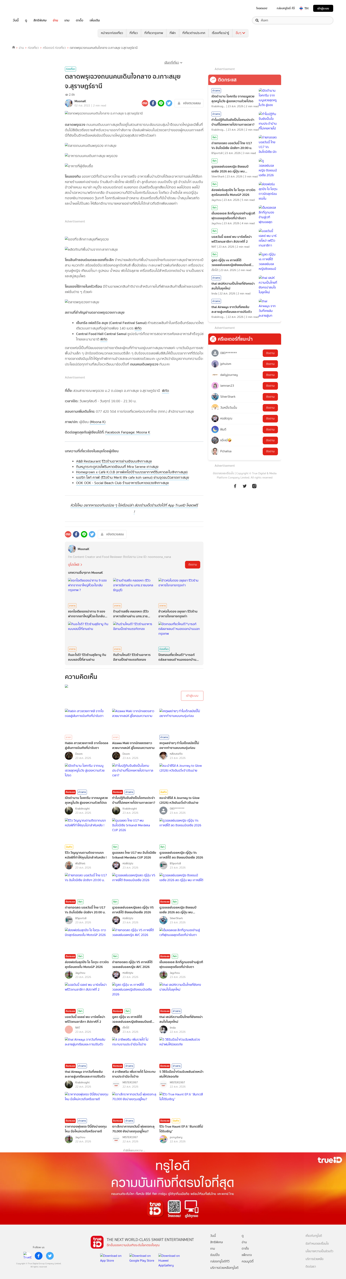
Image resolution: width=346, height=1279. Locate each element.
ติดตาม (192, 564)
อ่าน (55, 20)
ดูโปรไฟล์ (73, 564)
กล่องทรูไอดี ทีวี (286, 8)
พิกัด (138, 328)
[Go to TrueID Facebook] (235, 485)
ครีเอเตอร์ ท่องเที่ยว (54, 48)
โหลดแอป (261, 8)
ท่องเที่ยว (33, 48)
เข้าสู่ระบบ (323, 8)
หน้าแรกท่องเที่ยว (112, 33)
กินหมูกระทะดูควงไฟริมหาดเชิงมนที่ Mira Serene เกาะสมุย (117, 466)
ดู (26, 20)
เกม (66, 20)
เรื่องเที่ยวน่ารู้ (220, 33)
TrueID (25, 8)
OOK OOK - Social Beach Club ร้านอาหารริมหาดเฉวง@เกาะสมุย (122, 482)
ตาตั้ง (79, 20)
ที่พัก (173, 33)
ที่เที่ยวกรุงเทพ (153, 33)
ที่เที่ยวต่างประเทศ (193, 33)
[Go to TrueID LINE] (254, 485)
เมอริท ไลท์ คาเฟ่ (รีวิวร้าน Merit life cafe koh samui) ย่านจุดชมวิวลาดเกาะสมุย (132, 477)
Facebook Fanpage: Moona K (127, 432)
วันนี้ (16, 20)
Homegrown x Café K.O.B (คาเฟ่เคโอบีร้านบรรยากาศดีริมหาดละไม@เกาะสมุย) (132, 472)
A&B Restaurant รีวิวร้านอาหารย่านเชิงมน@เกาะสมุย (114, 461)
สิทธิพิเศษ (39, 20)
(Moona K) (98, 421)
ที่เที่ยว (134, 33)
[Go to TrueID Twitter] (244, 485)
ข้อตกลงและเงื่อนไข (223, 473)
